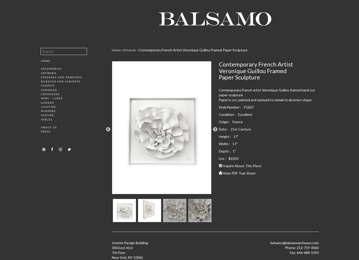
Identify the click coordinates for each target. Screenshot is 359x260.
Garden (47, 102)
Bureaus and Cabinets (60, 81)
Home (46, 60)
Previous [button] (108, 129)
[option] (162, 129)
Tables (46, 119)
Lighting (48, 106)
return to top (51, 140)
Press (46, 131)
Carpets (48, 85)
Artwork (49, 73)
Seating (47, 115)
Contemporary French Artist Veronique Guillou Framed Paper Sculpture (193, 50)
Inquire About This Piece (241, 166)
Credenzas (50, 94)
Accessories (51, 68)
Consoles (49, 89)
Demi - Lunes (52, 98)
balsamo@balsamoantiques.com (294, 243)
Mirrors (48, 110)
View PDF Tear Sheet (239, 173)
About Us (49, 127)
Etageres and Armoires (61, 77)
